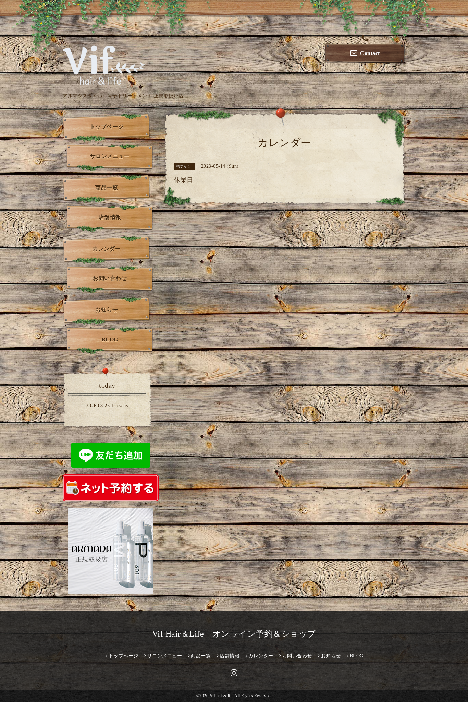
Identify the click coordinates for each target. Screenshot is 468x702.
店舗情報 (110, 217)
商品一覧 (106, 188)
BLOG (110, 339)
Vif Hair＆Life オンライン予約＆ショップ (234, 633)
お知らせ (106, 310)
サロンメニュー (110, 156)
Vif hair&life (221, 695)
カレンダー (107, 249)
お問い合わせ (110, 278)
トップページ (107, 127)
